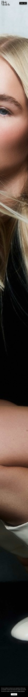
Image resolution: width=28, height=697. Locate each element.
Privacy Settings (21, 691)
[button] (23, 3)
